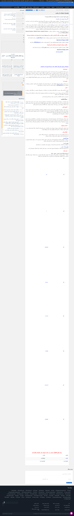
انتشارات (42, 7)
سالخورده (68, 495)
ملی (23, 497)
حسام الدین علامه (67, 492)
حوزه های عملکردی (36, 505)
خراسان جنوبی (41, 492)
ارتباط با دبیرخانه (4, 0)
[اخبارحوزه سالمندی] (67, 458)
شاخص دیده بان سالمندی (38, 495)
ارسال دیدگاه (69, 482)
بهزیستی (35, 490)
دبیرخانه (35, 492)
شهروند (21, 495)
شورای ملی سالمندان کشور (57, 497)
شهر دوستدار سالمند (28, 495)
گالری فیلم (22, 0)
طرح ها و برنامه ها (60, 7)
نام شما (69, 479)
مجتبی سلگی (28, 497)
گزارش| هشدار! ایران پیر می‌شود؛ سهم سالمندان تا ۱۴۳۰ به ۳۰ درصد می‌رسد (10, 15)
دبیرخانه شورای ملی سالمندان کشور (14, 492)
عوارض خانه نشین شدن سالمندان (13, 128)
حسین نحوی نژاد (60, 492)
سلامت (45, 495)
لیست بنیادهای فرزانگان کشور (35, 509)
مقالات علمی (64, 146)
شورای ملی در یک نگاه (56, 503)
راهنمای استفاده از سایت (62, 13)
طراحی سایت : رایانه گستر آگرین (7, 513)
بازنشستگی (41, 490)
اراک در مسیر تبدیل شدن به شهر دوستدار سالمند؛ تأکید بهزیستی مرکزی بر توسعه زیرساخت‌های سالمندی (14, 116)
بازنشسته (47, 490)
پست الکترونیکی (45, 479)
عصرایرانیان (48, 497)
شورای (16, 495)
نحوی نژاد (18, 497)
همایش (12, 497)
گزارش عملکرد (36, 503)
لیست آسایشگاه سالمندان (45, 509)
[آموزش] (44, 455)
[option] (13, 89)
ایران (52, 490)
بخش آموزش (65, 138)
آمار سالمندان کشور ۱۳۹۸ (16, 0)
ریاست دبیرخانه (57, 507)
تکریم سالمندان (28, 490)
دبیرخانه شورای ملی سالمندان (26, 492)
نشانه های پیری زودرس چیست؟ (10, 19)
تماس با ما (44, 47)
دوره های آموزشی (67, 507)
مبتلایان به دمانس (35, 497)
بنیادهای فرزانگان (36, 7)
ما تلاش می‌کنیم (64, 24)
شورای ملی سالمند (10, 495)
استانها (53, 7)
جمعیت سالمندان (21, 490)
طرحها (66, 143)
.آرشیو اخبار (67, 7)
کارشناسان (7, 497)
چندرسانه (48, 7)
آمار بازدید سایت (9, 0)
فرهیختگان (42, 497)
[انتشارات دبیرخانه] (42, 461)
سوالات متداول (29, 7)
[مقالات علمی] (67, 455)
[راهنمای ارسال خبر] (43, 458)
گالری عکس (26, 0)
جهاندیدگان (14, 490)
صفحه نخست (31, 0)
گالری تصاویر (23, 7)
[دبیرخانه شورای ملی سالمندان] (62, 18)
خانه (71, 7)
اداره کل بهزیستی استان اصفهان (61, 490)
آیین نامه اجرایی (57, 505)
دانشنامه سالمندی (67, 509)
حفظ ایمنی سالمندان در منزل (50, 492)
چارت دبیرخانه (37, 507)
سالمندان (57, 495)
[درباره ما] (66, 461)
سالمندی (51, 495)
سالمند (62, 495)
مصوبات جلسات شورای (45, 503)
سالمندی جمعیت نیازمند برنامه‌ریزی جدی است (11, 109)
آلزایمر (68, 490)
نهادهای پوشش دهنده (67, 505)
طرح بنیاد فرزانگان (46, 505)
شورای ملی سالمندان (66, 497)
